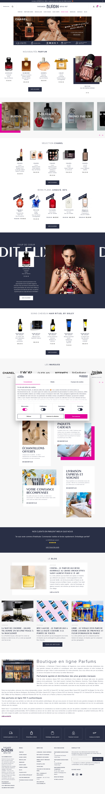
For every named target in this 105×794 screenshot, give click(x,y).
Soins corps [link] (22, 757)
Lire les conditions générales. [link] (86, 764)
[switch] (43, 409)
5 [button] (57, 43)
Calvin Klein (69, 210)
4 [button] (55, 43)
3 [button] (52, 43)
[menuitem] (20, 12)
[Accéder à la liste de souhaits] (100, 6)
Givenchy (8, 73)
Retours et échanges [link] (43, 754)
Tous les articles (52, 644)
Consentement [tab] (28, 382)
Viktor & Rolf (20, 210)
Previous (99, 135)
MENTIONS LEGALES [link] (9, 785)
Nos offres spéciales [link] (25, 775)
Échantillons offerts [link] (31, 737)
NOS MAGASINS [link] (59, 748)
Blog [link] (20, 770)
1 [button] (47, 43)
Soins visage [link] (22, 754)
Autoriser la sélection (52, 416)
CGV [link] (3, 785)
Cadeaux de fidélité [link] (94, 737)
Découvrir (35, 89)
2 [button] (50, 43)
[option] (52, 30)
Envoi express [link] (47, 752)
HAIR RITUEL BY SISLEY (20, 334)
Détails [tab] (53, 382)
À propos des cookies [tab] (77, 382)
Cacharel (52, 210)
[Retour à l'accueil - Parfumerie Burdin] (52, 6)
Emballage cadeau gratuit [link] (52, 737)
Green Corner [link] (23, 767)
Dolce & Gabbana (85, 210)
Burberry (26, 73)
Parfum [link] (21, 752)
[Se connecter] (93, 6)
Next (102, 135)
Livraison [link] (39, 752)
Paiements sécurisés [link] (43, 757)
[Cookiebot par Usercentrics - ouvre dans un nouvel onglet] (80, 376)
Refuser (29, 416)
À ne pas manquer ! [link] (24, 777)
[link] (20, 12)
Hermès (44, 73)
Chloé (61, 73)
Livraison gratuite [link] (10, 737)
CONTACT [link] (39, 777)
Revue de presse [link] (58, 777)
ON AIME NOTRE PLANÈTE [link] (8, 787)
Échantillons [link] (41, 764)
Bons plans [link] (22, 764)
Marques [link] (21, 762)
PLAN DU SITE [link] (22, 772)
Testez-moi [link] (40, 766)
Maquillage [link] (22, 759)
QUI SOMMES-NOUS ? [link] (7, 756)
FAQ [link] (38, 773)
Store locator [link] (58, 779)
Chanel (20, 163)
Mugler (36, 210)
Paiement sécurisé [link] (73, 737)
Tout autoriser (76, 416)
